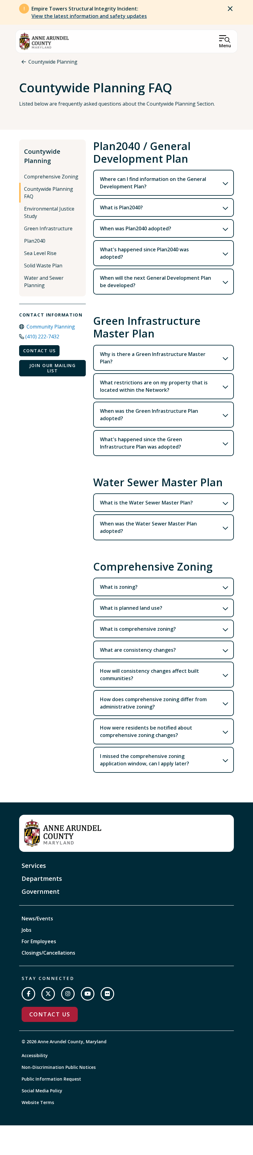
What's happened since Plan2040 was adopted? (144, 253)
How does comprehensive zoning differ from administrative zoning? (153, 703)
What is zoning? (119, 587)
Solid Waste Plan (43, 265)
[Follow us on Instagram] (68, 994)
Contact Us (39, 351)
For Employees (39, 941)
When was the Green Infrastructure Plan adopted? (149, 415)
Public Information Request (51, 1079)
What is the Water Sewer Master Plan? (146, 502)
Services (34, 865)
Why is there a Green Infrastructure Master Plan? (152, 358)
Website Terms (38, 1102)
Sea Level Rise (40, 253)
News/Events (37, 918)
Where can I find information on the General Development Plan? (153, 183)
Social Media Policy (42, 1091)
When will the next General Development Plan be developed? (155, 281)
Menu (225, 45)
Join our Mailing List (52, 368)
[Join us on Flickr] (107, 994)
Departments (42, 878)
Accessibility (35, 1055)
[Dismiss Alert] (230, 8)
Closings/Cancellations (48, 952)
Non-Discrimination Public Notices (59, 1067)
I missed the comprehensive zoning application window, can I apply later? (144, 760)
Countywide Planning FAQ (48, 193)
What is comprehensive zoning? (138, 629)
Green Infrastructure (48, 228)
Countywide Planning (52, 61)
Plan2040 (34, 240)
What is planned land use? (131, 608)
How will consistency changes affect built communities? (149, 674)
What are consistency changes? (138, 650)
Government (41, 891)
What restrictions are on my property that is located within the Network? (154, 386)
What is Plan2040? (121, 207)
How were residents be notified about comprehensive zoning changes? (146, 731)
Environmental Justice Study (49, 212)
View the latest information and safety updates (89, 16)
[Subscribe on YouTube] (87, 994)
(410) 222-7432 (42, 336)
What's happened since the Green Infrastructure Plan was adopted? (141, 443)
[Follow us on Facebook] (28, 994)
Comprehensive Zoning (51, 176)
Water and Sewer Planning (44, 281)
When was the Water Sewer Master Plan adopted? (148, 527)
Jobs (26, 930)
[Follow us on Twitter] (48, 994)
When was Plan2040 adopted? (135, 228)
